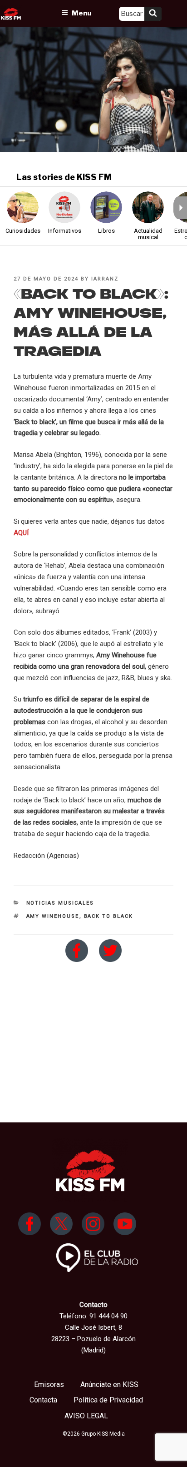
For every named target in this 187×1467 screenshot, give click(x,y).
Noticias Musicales (60, 903)
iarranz (104, 279)
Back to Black (108, 916)
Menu (81, 13)
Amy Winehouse (52, 916)
